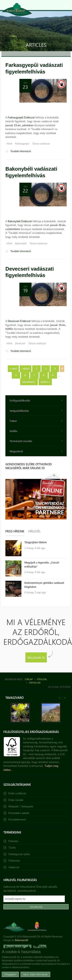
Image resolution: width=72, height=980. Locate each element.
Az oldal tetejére (59, 687)
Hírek (9, 143)
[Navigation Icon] (67, 5)
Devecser (20, 343)
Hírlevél (34, 531)
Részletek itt (36, 657)
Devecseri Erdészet (19, 321)
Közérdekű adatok (18, 813)
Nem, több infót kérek (35, 974)
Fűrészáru (14, 860)
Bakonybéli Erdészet (20, 221)
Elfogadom (10, 974)
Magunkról (16, 451)
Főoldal (42, 679)
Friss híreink (14, 531)
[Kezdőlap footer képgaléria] (20, 721)
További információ (20, 151)
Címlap (29, 679)
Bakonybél (21, 243)
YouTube (39, 947)
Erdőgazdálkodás (20, 400)
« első (13, 368)
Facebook (17, 947)
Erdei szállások (17, 793)
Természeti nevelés (21, 441)
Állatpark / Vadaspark (20, 806)
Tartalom (34, 683)
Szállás (13, 431)
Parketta (13, 841)
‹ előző (25, 368)
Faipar (13, 420)
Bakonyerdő (21, 940)
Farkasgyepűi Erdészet (21, 117)
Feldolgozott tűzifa (19, 854)
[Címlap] (17, 9)
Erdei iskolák (15, 800)
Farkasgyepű (22, 143)
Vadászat (13, 867)
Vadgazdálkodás (19, 410)
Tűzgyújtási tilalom (35, 542)
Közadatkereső (17, 819)
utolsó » (45, 381)
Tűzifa (12, 847)
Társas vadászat (41, 143)
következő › (29, 381)
